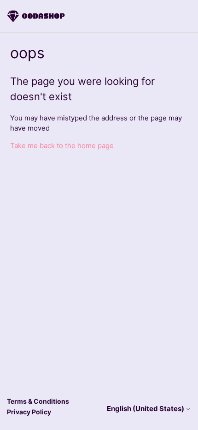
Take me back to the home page (62, 145)
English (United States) (146, 408)
